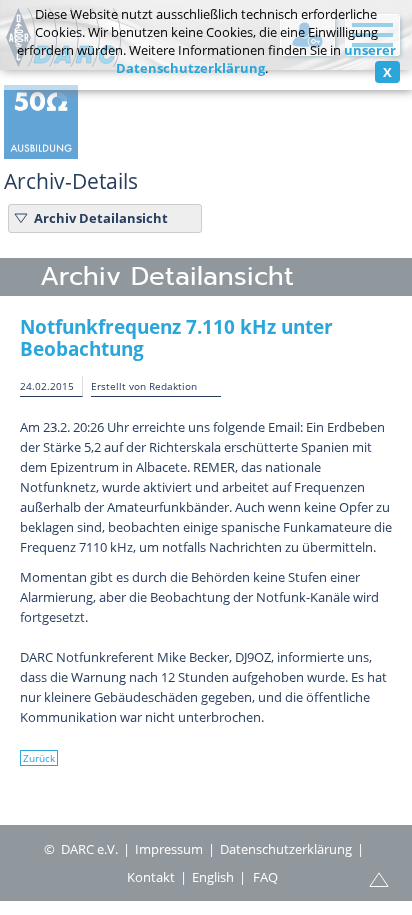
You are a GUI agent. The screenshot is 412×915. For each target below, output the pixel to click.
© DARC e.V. (81, 849)
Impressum (169, 849)
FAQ (265, 877)
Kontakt (151, 877)
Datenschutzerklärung (286, 849)
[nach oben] (379, 878)
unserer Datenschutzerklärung (256, 59)
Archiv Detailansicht (101, 218)
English (213, 877)
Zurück (39, 758)
